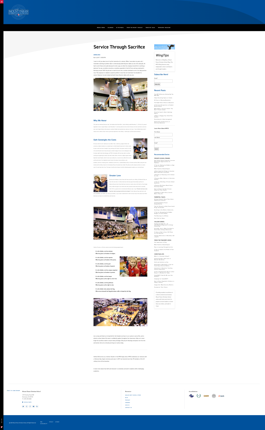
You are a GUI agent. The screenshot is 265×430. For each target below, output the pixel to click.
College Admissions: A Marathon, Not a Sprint (164, 236)
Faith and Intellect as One (161, 262)
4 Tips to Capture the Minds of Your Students (164, 250)
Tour (1, 424)
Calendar (110, 27)
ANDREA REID (97, 54)
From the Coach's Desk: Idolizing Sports (163, 113)
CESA (199, 395)
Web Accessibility (43, 422)
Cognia (214, 396)
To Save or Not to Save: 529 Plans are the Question (163, 233)
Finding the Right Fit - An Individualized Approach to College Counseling (163, 225)
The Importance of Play (160, 242)
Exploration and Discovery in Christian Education (162, 122)
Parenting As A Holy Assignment (163, 119)
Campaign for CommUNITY (161, 279)
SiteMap (57, 421)
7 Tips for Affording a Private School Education (164, 182)
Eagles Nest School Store (133, 395)
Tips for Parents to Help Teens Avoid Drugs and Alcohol (164, 207)
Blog (126, 397)
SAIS (221, 395)
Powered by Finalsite (66, 422)
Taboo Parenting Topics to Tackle (163, 98)
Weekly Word (101, 27)
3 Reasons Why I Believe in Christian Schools (164, 179)
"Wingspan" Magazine (164, 27)
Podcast (127, 400)
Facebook (30, 406)
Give (1, 415)
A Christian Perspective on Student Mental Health (163, 106)
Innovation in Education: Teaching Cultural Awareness (163, 269)
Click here (96, 366)
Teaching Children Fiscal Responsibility (161, 203)
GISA (206, 395)
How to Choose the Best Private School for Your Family (163, 190)
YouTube (33, 406)
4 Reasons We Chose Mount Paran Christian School (163, 186)
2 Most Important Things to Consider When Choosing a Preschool (164, 172)
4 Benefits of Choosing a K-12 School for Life (164, 175)
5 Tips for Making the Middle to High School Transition (164, 166)
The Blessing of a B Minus (161, 216)
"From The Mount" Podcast (135, 27)
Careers (127, 402)
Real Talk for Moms (159, 218)
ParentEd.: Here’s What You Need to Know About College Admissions (164, 229)
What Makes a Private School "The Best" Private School (163, 109)
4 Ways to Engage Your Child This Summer (163, 116)
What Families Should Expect (162, 168)
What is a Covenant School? (161, 256)
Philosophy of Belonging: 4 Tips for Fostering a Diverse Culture (163, 265)
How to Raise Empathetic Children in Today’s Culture (164, 282)
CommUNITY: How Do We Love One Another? (163, 276)
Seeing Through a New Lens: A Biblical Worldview (162, 259)
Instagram (26, 406)
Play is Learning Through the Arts (163, 247)
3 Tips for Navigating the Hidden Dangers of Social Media (163, 213)
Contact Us (128, 407)
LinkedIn (37, 406)
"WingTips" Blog (150, 27)
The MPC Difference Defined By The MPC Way (163, 95)
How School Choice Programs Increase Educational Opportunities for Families (164, 161)
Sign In (127, 405)
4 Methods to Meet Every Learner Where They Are (163, 193)
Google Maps (28, 402)
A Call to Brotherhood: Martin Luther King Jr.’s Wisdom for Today (164, 272)
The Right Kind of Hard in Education (164, 102)
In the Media (120, 27)
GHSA (191, 395)
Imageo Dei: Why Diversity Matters (163, 285)
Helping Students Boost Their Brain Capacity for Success (164, 200)
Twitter (23, 406)
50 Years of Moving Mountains (162, 100)
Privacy (51, 421)
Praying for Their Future (161, 287)
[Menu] (1, 1)
